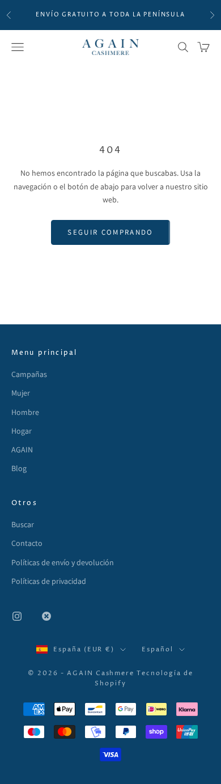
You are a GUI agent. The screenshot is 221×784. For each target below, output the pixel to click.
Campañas (29, 374)
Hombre (25, 412)
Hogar (21, 431)
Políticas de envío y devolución (62, 562)
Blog (19, 468)
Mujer (20, 393)
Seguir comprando (110, 232)
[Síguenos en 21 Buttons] (46, 616)
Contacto (26, 543)
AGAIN (22, 449)
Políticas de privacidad (48, 581)
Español (157, 649)
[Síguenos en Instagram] (17, 616)
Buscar (22, 524)
